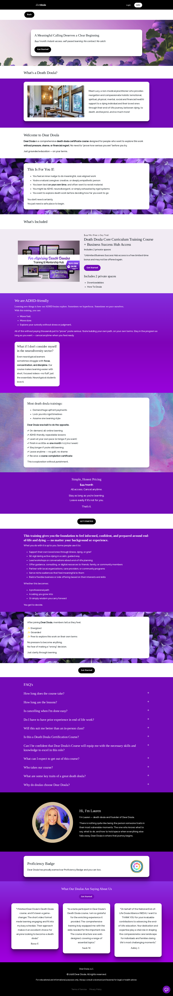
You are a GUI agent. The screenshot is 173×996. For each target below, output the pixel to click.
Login (128, 5)
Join (138, 5)
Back (29, 14)
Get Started (42, 49)
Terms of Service (79, 989)
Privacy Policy (95, 989)
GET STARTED (86, 521)
